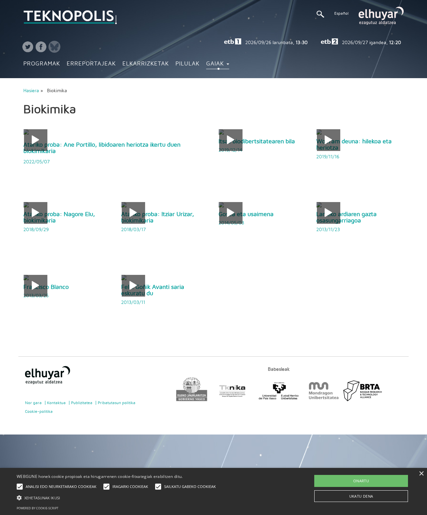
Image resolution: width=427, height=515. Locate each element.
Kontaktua (56, 403)
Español (341, 13)
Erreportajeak (91, 63)
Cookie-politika (39, 411)
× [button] (421, 473)
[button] (118, 497)
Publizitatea (81, 403)
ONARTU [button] (361, 480)
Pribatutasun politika (116, 403)
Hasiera (31, 91)
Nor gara (33, 403)
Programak (41, 63)
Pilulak (187, 63)
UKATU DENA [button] (361, 496)
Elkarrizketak (145, 63)
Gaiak (216, 63)
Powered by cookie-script (37, 508)
